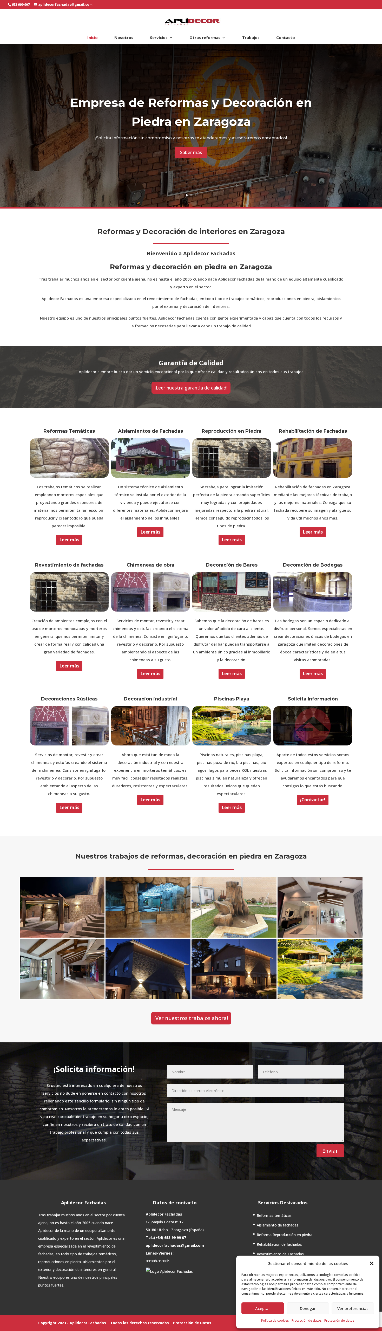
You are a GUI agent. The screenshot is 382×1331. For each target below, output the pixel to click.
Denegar (308, 1308)
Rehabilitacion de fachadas (279, 1244)
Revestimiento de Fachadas (280, 1253)
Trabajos (251, 38)
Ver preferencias (352, 1308)
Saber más (191, 152)
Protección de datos (307, 1320)
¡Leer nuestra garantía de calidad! (191, 388)
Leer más (69, 540)
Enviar (330, 1150)
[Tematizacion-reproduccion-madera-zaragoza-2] (320, 936)
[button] (371, 1263)
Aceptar (262, 1308)
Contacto (285, 38)
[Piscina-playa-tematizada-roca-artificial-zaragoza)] (320, 997)
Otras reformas (204, 38)
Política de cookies (275, 1320)
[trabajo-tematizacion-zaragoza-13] (62, 936)
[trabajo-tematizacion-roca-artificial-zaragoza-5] (234, 936)
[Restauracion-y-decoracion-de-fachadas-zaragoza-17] (234, 997)
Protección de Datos (192, 1322)
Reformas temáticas (274, 1215)
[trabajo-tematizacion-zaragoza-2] (148, 936)
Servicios (159, 38)
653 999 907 (21, 4)
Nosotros (123, 38)
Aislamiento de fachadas (277, 1225)
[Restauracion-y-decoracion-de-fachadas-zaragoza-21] (148, 997)
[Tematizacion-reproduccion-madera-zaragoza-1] (62, 997)
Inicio (92, 38)
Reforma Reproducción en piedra (284, 1234)
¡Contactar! (312, 800)
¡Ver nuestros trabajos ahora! (191, 1018)
